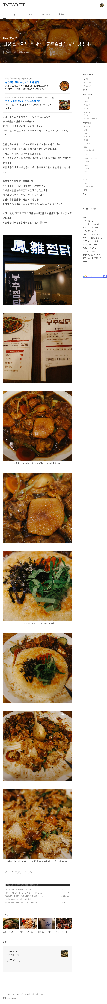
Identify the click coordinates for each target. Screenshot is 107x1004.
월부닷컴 (86, 241)
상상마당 (99, 237)
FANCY (86, 165)
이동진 (85, 244)
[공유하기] (12, 872)
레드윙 (96, 231)
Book (86, 108)
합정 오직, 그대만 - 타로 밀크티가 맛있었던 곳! (23, 896)
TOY (85, 172)
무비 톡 (86, 98)
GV (95, 224)
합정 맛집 (86, 251)
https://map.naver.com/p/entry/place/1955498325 (27, 97)
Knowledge (88, 122)
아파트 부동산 (89, 150)
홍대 (95, 244)
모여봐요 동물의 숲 (90, 118)
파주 (84, 258)
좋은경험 (87, 105)
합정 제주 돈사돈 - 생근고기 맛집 (18, 899)
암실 (96, 227)
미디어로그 (29, 14)
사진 (90, 244)
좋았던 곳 (87, 86)
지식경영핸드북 (13, 954)
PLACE (10, 885)
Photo (85, 179)
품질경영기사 (87, 231)
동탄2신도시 (91, 220)
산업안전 (87, 143)
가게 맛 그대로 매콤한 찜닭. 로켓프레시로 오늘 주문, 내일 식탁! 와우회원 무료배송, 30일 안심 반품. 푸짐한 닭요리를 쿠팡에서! (29, 87)
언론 (85, 133)
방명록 (61, 14)
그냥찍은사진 (88, 186)
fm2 (84, 220)
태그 (15, 14)
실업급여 (87, 115)
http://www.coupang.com (16, 78)
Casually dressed (90, 158)
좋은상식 (87, 126)
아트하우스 (94, 248)
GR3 (85, 190)
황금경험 (87, 111)
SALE (85, 90)
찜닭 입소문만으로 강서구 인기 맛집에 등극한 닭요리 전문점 (28, 106)
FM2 (85, 183)
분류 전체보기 (88, 74)
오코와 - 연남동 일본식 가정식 (16, 889)
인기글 (93, 208)
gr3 (92, 241)
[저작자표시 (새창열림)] (31, 872)
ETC (85, 175)
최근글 (85, 208)
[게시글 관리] (15, 872)
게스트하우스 (87, 224)
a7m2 (85, 227)
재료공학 (87, 136)
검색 (96, 5)
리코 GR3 (86, 237)
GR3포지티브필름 (89, 234)
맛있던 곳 (18, 885)
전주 (92, 237)
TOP (102, 995)
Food (86, 101)
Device (86, 168)
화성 (96, 241)
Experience (87, 94)
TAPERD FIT (14, 5)
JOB (85, 147)
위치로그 (46, 14)
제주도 (99, 224)
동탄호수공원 (87, 254)
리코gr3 (85, 248)
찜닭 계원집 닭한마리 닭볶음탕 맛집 (23, 101)
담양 (98, 234)
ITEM (85, 154)
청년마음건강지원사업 (95, 258)
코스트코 (97, 254)
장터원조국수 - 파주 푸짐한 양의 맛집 (19, 902)
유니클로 (86, 261)
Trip (84, 194)
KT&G (93, 251)
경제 (85, 130)
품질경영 (87, 140)
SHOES (86, 161)
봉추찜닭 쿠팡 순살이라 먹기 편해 (22, 82)
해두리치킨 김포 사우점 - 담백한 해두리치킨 (22, 892)
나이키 (90, 227)
